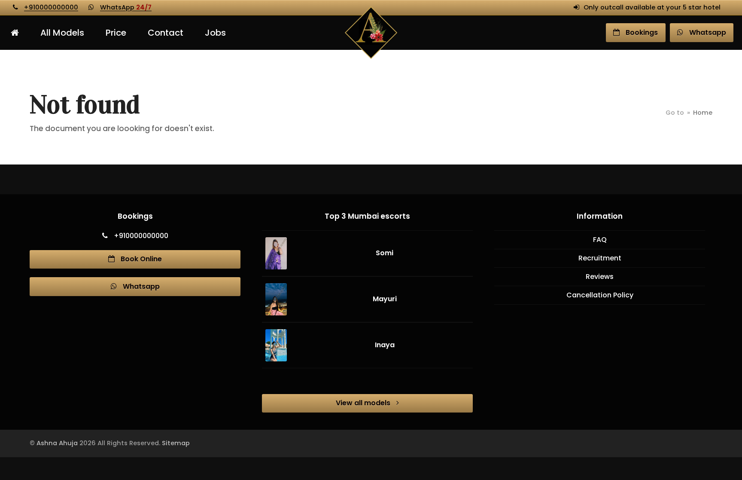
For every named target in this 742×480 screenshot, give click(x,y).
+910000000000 (51, 7)
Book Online (140, 259)
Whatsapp (140, 286)
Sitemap (176, 443)
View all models (364, 403)
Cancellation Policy (599, 295)
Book (641, 32)
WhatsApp (126, 7)
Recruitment (599, 258)
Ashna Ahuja (57, 443)
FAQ (600, 240)
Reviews (600, 276)
